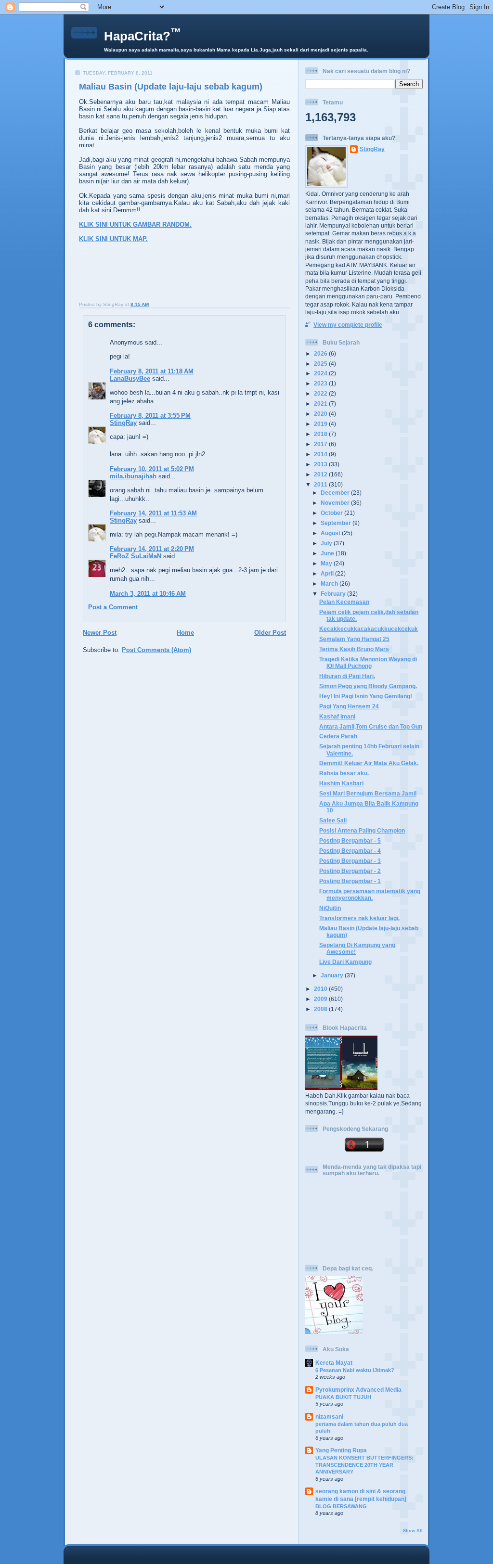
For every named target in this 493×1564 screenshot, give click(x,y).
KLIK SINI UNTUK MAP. (113, 239)
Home (185, 632)
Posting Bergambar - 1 (350, 881)
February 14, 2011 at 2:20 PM (152, 548)
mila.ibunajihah (133, 476)
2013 (321, 464)
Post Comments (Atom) (156, 650)
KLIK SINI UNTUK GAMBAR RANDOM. (135, 224)
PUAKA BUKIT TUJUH (343, 1397)
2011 (321, 484)
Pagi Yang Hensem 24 (349, 706)
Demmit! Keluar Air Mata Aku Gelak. (368, 763)
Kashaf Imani (337, 716)
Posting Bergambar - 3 (350, 861)
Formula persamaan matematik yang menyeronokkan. (369, 894)
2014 (321, 454)
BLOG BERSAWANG (341, 1506)
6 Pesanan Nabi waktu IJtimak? (354, 1370)
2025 (321, 363)
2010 (321, 989)
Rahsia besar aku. (344, 773)
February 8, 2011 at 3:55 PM (150, 415)
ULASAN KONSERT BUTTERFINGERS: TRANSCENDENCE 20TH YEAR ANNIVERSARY (364, 1464)
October (332, 513)
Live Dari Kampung (345, 962)
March (330, 583)
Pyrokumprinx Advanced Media (358, 1389)
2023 (321, 383)
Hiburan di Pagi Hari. (347, 676)
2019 (321, 424)
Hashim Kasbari (341, 783)
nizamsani (329, 1416)
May (327, 563)
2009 (321, 999)
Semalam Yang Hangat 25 (354, 639)
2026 (321, 353)
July (327, 543)
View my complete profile (347, 324)
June (328, 553)
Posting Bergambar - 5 (350, 840)
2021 (321, 403)
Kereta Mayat (333, 1362)
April (328, 573)
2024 (321, 373)
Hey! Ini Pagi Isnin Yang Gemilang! (365, 696)
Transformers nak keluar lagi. (359, 918)
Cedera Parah (338, 736)
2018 (321, 434)
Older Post (270, 632)
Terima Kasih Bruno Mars (354, 649)
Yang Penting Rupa (341, 1450)
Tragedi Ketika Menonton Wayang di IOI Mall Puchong (368, 662)
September (336, 523)
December (336, 492)
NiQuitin (330, 908)
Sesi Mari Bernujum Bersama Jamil (367, 793)
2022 (321, 393)
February (334, 593)
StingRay (123, 422)
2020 (321, 413)
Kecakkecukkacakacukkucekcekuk (368, 629)
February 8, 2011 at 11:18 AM (152, 371)
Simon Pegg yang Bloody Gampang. (368, 686)
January (333, 975)
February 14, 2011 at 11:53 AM (153, 513)
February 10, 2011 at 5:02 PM (152, 469)
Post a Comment (113, 607)
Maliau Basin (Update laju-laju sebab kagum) (170, 86)
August (331, 533)
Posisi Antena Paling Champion (362, 830)
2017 (321, 444)
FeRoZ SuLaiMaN (135, 556)
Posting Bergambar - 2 (350, 871)
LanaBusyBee (130, 378)
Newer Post (100, 632)
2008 (321, 1009)
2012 (321, 474)
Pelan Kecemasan (344, 602)
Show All (413, 1530)
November (336, 503)
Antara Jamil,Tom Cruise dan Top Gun (370, 726)
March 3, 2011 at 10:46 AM (148, 593)
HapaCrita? (142, 36)
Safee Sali (333, 820)
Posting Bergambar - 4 (350, 850)
